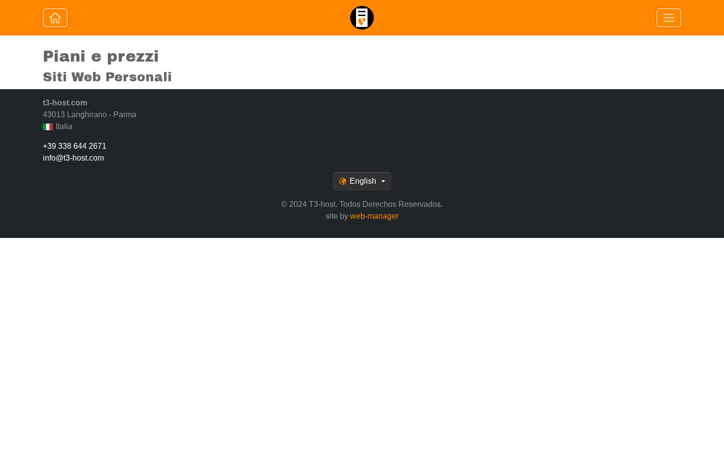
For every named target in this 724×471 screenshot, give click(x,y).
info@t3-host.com (73, 158)
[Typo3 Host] (55, 17)
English (363, 181)
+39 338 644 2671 (74, 146)
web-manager (374, 216)
